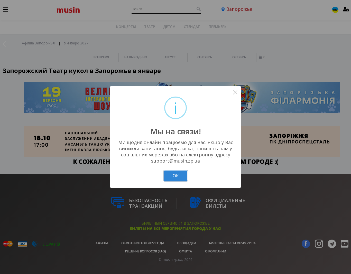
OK (176, 175)
